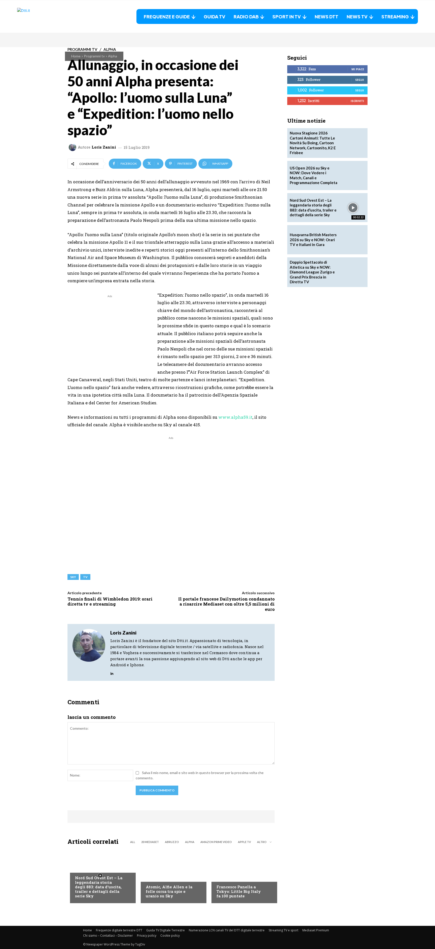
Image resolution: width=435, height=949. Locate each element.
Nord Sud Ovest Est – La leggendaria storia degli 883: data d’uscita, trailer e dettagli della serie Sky (98, 886)
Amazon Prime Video (216, 841)
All (132, 841)
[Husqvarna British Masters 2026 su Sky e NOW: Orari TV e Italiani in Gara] (353, 240)
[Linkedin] (112, 672)
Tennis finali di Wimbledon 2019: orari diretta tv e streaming (110, 601)
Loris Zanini (104, 147)
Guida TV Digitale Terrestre (165, 930)
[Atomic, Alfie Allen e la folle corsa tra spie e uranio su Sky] (171, 875)
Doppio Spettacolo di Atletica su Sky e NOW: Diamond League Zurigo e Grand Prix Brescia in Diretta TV (312, 272)
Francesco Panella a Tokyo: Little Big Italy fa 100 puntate (238, 891)
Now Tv (81, 867)
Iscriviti (357, 101)
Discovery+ (226, 876)
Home (76, 56)
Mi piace (357, 69)
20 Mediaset (150, 841)
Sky (73, 577)
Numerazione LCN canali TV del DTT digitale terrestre (227, 930)
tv (85, 577)
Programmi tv (94, 56)
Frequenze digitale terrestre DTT (119, 930)
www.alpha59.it (235, 417)
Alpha (112, 56)
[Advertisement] (109, 334)
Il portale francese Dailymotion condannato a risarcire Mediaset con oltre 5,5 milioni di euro (226, 604)
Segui (359, 80)
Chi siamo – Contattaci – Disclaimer (108, 935)
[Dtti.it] (48, 16)
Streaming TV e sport (283, 930)
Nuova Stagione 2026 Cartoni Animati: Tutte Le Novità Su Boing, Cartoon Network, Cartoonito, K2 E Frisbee (313, 143)
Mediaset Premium (315, 930)
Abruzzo (172, 841)
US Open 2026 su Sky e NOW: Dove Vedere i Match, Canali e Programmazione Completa (313, 175)
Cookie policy (170, 935)
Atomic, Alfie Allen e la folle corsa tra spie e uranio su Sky (169, 891)
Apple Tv (244, 841)
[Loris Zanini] (73, 147)
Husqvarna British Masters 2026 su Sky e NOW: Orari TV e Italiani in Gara (313, 239)
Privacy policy (146, 935)
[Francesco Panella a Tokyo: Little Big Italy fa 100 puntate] (242, 875)
